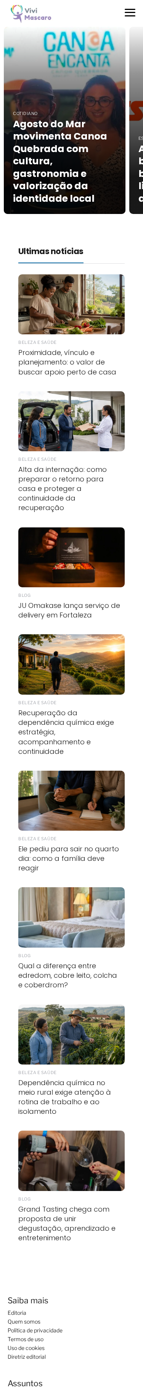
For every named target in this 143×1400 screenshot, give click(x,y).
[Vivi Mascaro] (33, 13)
